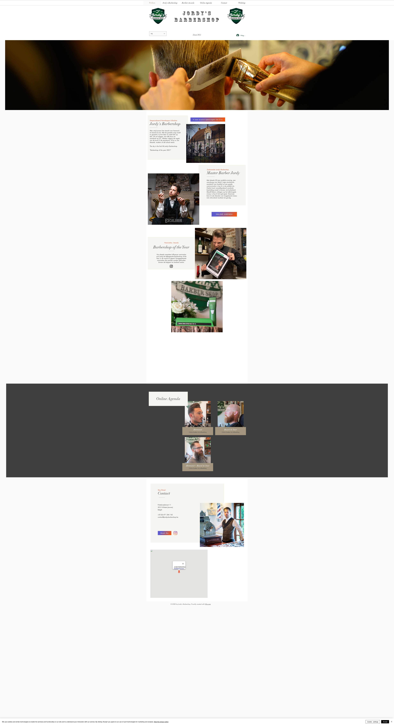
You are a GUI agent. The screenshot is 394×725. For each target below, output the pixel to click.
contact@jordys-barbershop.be (168, 545)
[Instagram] (171, 266)
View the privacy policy (161, 722)
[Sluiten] (391, 721)
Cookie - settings (372, 722)
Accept (385, 722)
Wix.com (208, 632)
